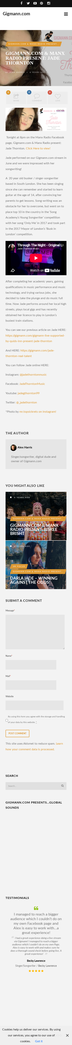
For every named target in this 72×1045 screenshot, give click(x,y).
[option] (36, 939)
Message (10, 611)
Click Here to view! (38, 148)
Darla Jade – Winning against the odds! (33, 580)
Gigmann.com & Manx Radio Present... (33, 44)
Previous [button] (8, 974)
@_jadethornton (26, 402)
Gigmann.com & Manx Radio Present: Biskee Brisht (34, 530)
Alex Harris (17, 72)
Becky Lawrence (47, 966)
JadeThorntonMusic (32, 383)
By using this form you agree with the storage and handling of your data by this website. (36, 719)
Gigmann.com (16, 14)
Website (9, 696)
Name (9, 656)
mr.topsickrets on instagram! (37, 411)
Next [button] (68, 974)
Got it (39, 1041)
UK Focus (19, 566)
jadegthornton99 (29, 393)
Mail (8, 676)
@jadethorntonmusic (33, 374)
